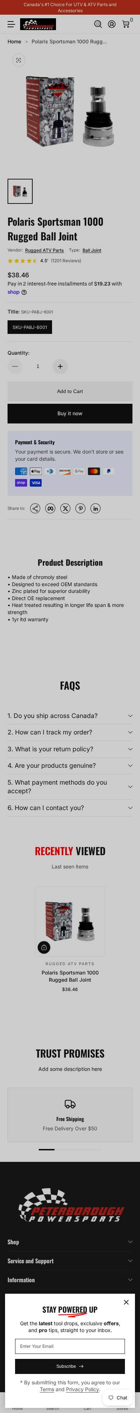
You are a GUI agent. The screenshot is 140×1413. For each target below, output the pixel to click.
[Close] (126, 1302)
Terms (47, 1389)
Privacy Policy (82, 1389)
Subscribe (66, 1366)
